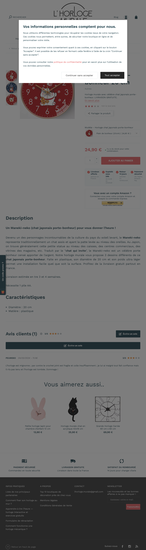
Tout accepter (112, 75)
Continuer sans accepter (79, 75)
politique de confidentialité (68, 62)
